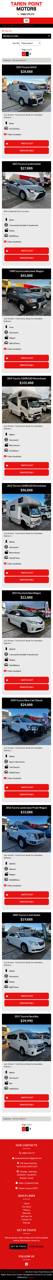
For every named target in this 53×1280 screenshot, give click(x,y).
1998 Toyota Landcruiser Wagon (27, 271)
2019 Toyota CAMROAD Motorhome (26, 378)
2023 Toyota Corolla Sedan (26, 163)
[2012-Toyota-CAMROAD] (26, 512)
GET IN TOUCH (18, 1246)
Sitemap (26, 1222)
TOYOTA (30, 26)
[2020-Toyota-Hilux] (26, 726)
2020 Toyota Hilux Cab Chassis (27, 700)
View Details (27, 150)
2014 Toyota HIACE (26, 67)
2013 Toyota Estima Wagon (26, 593)
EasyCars (32, 1277)
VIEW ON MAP (36, 1246)
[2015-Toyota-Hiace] (26, 1042)
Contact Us (26, 1219)
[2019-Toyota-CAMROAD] (26, 405)
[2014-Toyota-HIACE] (26, 93)
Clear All (8, 31)
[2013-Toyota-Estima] (26, 619)
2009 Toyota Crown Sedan (26, 915)
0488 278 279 (27, 14)
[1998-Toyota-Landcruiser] (26, 297)
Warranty (26, 1213)
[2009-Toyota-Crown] (26, 941)
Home (26, 1203)
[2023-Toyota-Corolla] (26, 190)
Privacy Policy (6, 1272)
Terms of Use (19, 1272)
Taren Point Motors (9, 26)
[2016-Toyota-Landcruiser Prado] (26, 834)
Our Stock (21, 26)
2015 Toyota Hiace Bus (26, 1016)
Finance (26, 1210)
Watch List (27, 143)
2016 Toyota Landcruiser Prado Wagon (26, 807)
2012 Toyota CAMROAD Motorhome (26, 485)
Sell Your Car (26, 1216)
